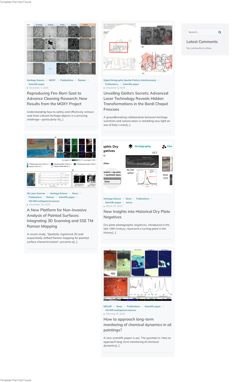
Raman (82, 80)
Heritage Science (35, 80)
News (75, 193)
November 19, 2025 (39, 204)
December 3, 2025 (115, 87)
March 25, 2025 (114, 206)
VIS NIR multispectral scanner (44, 201)
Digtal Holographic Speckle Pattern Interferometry (130, 80)
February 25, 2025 (115, 313)
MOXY (52, 80)
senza (129, 202)
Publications (66, 80)
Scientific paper (37, 84)
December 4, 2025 (38, 87)
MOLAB (108, 306)
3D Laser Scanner (36, 193)
